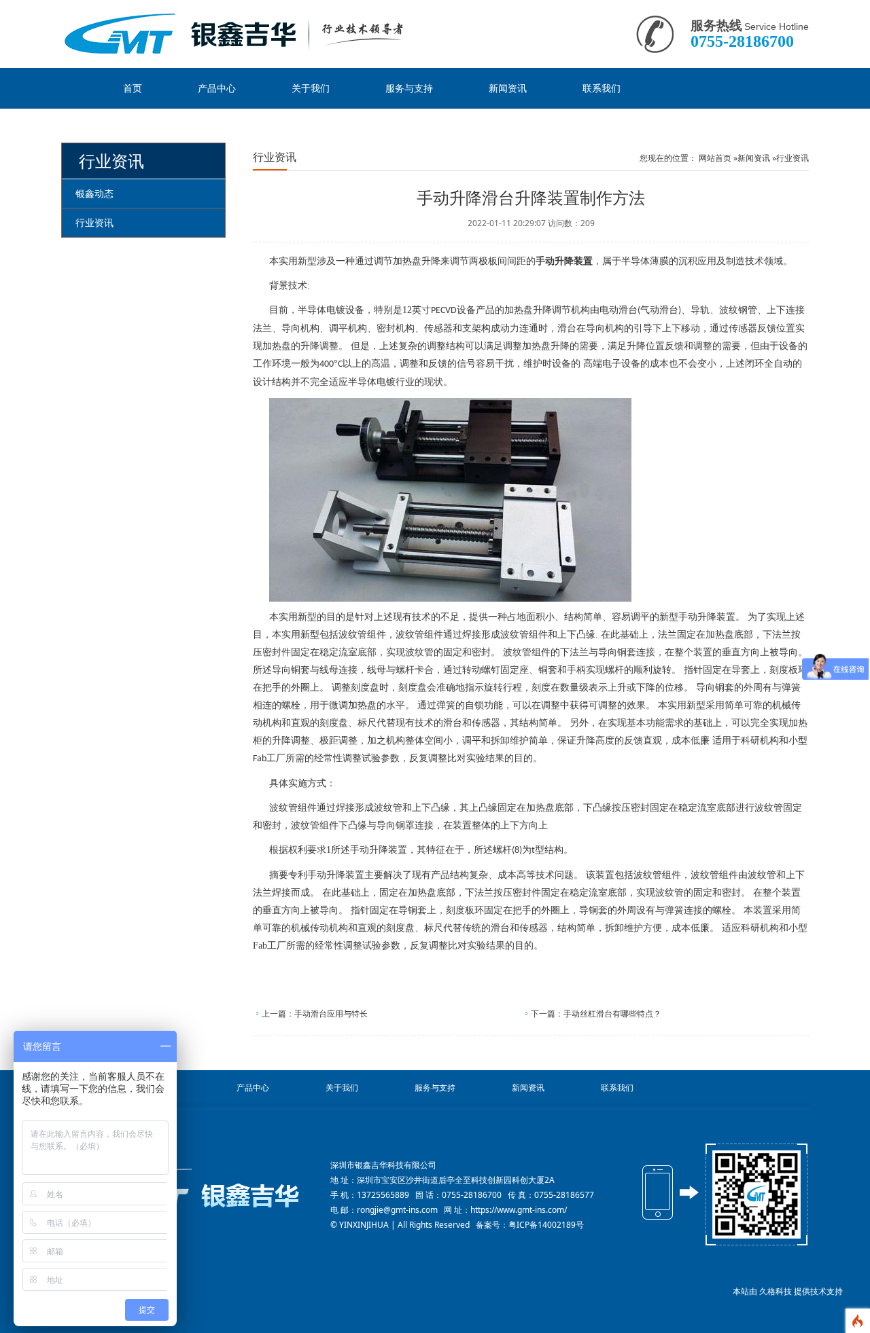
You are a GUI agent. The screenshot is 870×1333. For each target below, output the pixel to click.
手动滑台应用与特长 (331, 1013)
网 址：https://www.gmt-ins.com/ (505, 1210)
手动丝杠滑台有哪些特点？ (612, 1013)
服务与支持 (409, 87)
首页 (132, 87)
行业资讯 (792, 158)
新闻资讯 (508, 87)
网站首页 (715, 158)
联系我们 (601, 87)
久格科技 (775, 1291)
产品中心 (217, 87)
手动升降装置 (564, 261)
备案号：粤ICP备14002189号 (530, 1224)
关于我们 (311, 87)
